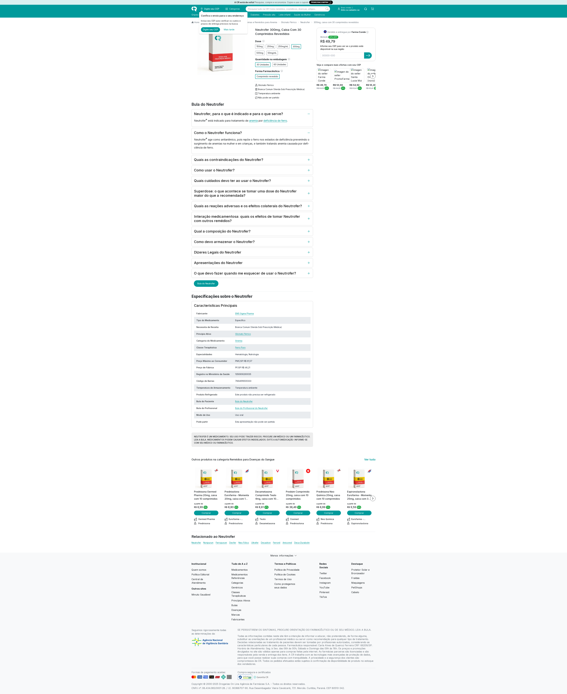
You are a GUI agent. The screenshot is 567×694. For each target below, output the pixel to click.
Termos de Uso (283, 579)
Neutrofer (305, 22)
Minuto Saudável (201, 594)
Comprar (206, 512)
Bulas (234, 605)
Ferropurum (221, 542)
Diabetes (255, 14)
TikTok (323, 596)
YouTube (324, 587)
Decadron (266, 542)
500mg (259, 53)
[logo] (194, 9)
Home (197, 22)
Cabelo (355, 592)
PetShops (356, 587)
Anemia (238, 340)
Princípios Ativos (240, 600)
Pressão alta (269, 14)
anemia (253, 120)
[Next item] (372, 76)
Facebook (325, 578)
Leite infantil (284, 14)
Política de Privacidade (286, 569)
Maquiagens (358, 582)
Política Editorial (200, 574)
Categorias (237, 582)
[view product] (206, 479)
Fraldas (355, 578)
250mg (270, 46)
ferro (284, 120)
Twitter (323, 573)
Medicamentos (239, 569)
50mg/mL (272, 53)
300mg (296, 46)
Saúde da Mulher (302, 14)
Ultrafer (255, 542)
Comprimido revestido (267, 76)
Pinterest (324, 592)
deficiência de (272, 120)
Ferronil (276, 542)
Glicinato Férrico (289, 22)
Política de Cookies (284, 574)
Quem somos (199, 569)
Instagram (325, 582)
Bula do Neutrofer (206, 283)
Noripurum (208, 542)
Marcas (235, 614)
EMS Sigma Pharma (244, 313)
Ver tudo (369, 459)
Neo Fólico (243, 542)
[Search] (327, 9)
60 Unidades (280, 64)
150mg (259, 46)
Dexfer (232, 542)
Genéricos (319, 14)
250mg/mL (283, 46)
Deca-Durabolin (302, 542)
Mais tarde (229, 29)
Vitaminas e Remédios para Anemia (260, 22)
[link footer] (245, 677)
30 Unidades (263, 64)
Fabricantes (238, 619)
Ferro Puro (240, 347)
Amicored (287, 542)
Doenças (236, 610)
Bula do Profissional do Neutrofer (251, 408)
